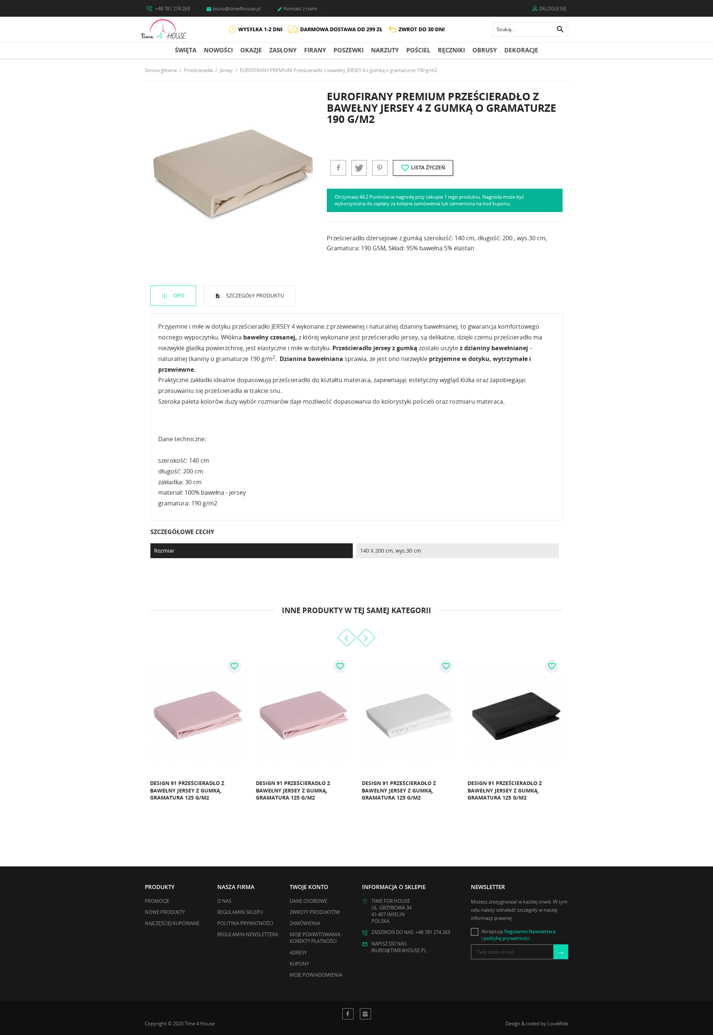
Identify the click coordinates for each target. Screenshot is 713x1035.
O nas (224, 901)
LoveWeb (557, 1023)
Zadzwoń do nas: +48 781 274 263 (410, 932)
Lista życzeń (423, 167)
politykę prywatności (507, 938)
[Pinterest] (380, 168)
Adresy (298, 952)
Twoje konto (309, 887)
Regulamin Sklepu (240, 912)
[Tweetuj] (359, 168)
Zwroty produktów (315, 912)
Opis (178, 295)
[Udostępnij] (338, 168)
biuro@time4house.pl (233, 8)
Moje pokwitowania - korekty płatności (316, 937)
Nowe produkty (165, 912)
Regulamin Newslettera (247, 934)
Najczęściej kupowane (172, 923)
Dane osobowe (308, 901)
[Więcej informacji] (147, 800)
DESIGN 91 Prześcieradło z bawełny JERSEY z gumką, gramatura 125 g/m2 (187, 790)
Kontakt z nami (297, 8)
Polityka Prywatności (245, 923)
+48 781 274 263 (172, 8)
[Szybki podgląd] (236, 800)
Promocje (157, 901)
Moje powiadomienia (316, 974)
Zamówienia (305, 923)
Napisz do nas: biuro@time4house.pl (399, 947)
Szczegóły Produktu (254, 295)
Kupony (299, 963)
